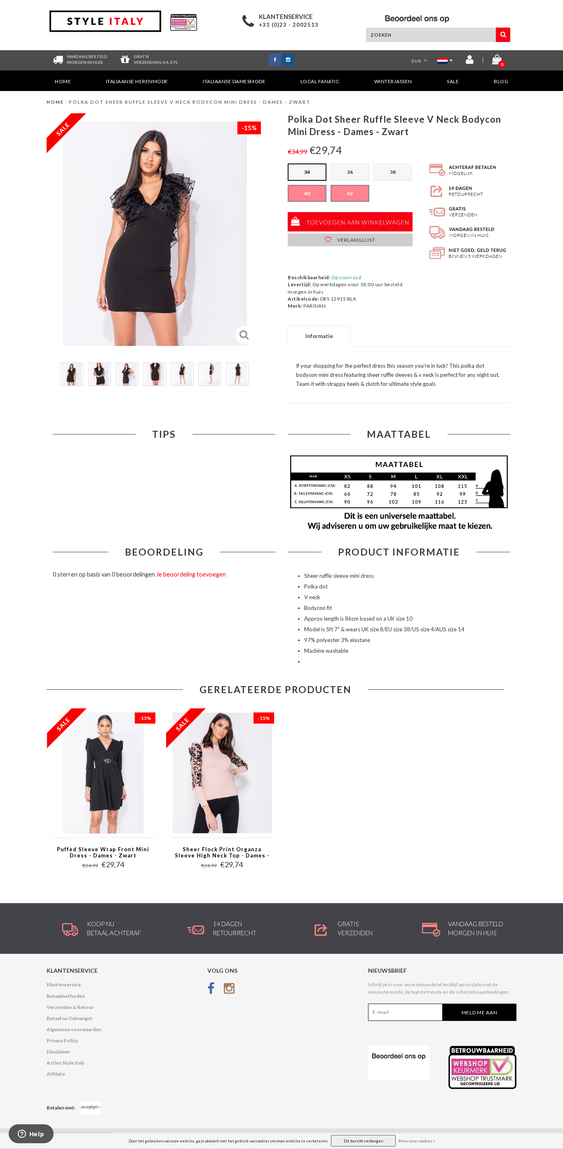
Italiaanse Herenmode (137, 81)
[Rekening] (469, 61)
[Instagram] (229, 990)
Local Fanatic (320, 81)
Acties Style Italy (65, 1063)
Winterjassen (393, 81)
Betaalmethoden (66, 996)
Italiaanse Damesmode (234, 81)
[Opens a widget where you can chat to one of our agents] (31, 1134)
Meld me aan (479, 1012)
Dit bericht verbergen (363, 1141)
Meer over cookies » (417, 1141)
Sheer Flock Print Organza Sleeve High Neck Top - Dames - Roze (222, 852)
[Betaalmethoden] (91, 1108)
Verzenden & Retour (70, 1007)
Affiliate (56, 1074)
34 (307, 172)
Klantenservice (64, 984)
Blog (501, 81)
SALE (453, 81)
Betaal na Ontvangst (69, 1018)
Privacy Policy (62, 1040)
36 (350, 172)
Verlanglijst (355, 240)
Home (63, 81)
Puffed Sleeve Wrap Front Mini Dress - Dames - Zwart (103, 852)
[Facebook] (211, 990)
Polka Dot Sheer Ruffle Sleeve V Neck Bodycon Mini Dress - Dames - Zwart (189, 102)
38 (393, 172)
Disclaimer (58, 1052)
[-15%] (103, 772)
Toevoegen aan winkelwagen (357, 222)
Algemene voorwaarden (74, 1029)
